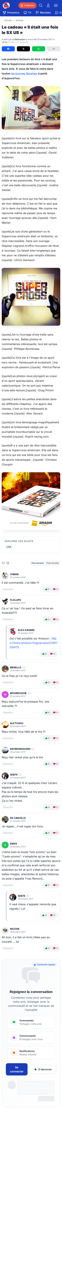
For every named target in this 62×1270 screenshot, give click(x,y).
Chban (14, 574)
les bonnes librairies (24, 73)
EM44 (13, 843)
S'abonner (45, 1069)
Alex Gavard (26, 630)
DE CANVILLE (18, 817)
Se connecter (16, 1069)
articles (19, 20)
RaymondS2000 (20, 748)
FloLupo (15, 599)
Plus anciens (38, 563)
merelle (15, 667)
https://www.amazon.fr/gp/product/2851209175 (33, 643)
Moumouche (18, 693)
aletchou (16, 723)
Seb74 (13, 774)
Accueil (8, 20)
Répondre (8, 589)
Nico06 (14, 928)
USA (9, 547)
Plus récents (52, 563)
